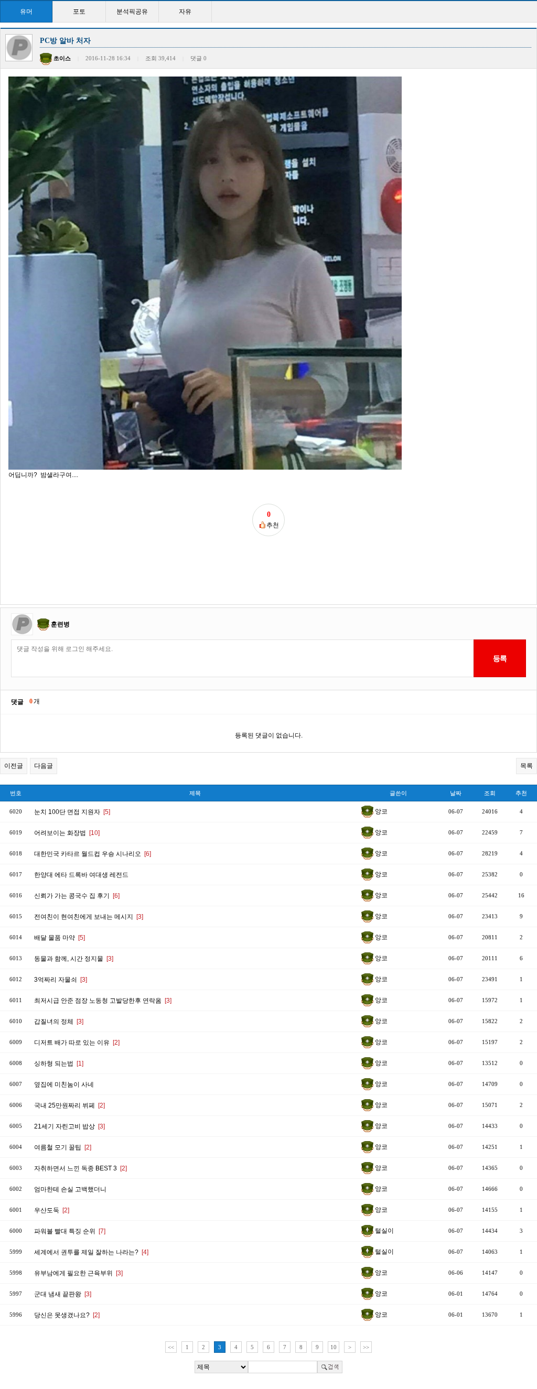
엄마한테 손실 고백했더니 (70, 1189)
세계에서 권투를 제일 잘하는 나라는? (91, 1252)
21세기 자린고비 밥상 (69, 1126)
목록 (526, 765)
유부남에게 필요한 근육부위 (78, 1273)
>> (366, 1347)
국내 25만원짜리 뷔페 (69, 1105)
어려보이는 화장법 (67, 833)
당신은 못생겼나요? (67, 1315)
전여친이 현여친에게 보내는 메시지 (88, 916)
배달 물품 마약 (59, 937)
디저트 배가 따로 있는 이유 (77, 1042)
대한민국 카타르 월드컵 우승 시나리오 (92, 854)
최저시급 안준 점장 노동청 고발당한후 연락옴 (102, 1000)
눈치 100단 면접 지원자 (72, 812)
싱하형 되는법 (58, 1063)
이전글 (13, 765)
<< (171, 1347)
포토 (79, 11)
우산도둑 (51, 1210)
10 (333, 1347)
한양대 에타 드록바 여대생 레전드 (81, 874)
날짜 (455, 793)
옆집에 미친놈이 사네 (64, 1084)
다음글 (43, 765)
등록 (499, 658)
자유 (185, 11)
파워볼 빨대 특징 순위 (69, 1231)
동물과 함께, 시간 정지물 (73, 958)
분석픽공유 (132, 11)
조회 (490, 793)
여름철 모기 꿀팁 (62, 1147)
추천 (521, 793)
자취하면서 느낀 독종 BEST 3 (80, 1168)
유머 (26, 11)
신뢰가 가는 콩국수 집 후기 (77, 895)
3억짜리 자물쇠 (60, 979)
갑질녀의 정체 (58, 1021)
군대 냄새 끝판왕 (62, 1294)
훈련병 (60, 624)
